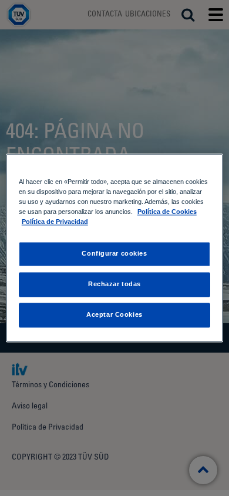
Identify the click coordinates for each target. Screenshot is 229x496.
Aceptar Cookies (114, 315)
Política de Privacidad (55, 222)
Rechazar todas (114, 284)
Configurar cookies (114, 253)
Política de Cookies (167, 212)
